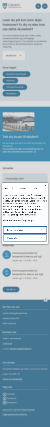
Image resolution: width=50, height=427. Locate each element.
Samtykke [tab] (8, 188)
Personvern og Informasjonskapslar (19, 220)
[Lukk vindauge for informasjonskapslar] (45, 185)
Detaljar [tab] (22, 188)
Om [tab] (35, 188)
